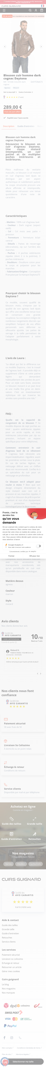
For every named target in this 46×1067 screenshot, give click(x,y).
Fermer (11, 556)
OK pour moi (34, 556)
